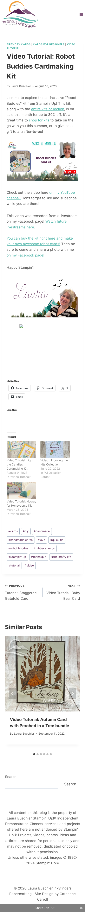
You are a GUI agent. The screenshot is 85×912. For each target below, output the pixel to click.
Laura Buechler (21, 86)
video (29, 565)
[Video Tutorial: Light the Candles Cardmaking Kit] (21, 449)
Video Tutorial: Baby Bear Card (63, 592)
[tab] (34, 754)
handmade (42, 531)
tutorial (14, 565)
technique (38, 556)
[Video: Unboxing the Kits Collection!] (55, 449)
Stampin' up (17, 556)
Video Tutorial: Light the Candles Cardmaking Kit (20, 464)
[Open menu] (81, 14)
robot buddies (18, 548)
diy (26, 531)
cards (13, 531)
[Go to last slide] (12, 693)
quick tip (56, 540)
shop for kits (39, 120)
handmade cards (20, 540)
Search (11, 777)
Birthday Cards (19, 44)
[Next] (72, 693)
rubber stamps (44, 548)
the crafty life (61, 556)
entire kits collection (47, 109)
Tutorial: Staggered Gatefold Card (21, 592)
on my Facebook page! (25, 255)
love (41, 540)
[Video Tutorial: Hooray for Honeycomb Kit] (21, 490)
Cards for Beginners (48, 44)
